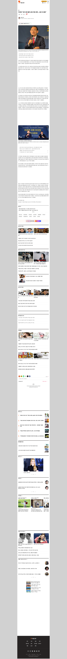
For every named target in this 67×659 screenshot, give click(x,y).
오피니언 (19, 478)
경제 (35, 641)
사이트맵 (37, 654)
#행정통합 (39, 214)
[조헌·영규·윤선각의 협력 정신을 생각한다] (47, 482)
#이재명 (34, 216)
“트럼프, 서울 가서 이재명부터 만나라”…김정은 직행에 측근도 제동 (29, 148)
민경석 (22, 17)
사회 (31, 641)
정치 (18, 10)
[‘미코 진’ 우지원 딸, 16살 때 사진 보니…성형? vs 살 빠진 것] (47, 563)
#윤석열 (39, 216)
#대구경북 (34, 214)
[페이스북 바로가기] (28, 651)
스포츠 (31, 645)
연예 (35, 645)
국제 (39, 641)
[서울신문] (21, 2)
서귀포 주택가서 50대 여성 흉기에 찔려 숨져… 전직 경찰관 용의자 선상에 (30, 147)
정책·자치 (27, 643)
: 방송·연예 (21, 531)
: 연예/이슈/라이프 (22, 559)
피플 (27, 645)
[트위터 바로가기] (30, 651)
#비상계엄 (30, 214)
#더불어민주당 (26, 216)
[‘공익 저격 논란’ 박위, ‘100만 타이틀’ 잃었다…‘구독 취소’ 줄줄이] (47, 574)
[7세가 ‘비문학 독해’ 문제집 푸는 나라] (47, 488)
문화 (31, 643)
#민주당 (30, 216)
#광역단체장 (25, 214)
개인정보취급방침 (33, 654)
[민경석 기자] (19, 18)
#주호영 (44, 214)
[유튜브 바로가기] (32, 651)
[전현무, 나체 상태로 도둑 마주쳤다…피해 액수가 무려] (47, 569)
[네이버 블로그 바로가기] (39, 651)
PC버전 (40, 654)
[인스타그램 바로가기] (34, 651)
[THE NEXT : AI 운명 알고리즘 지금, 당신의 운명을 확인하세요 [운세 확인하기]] (33, 221)
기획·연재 (19, 495)
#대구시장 (20, 214)
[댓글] (26, 14)
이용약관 (29, 654)
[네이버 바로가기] (37, 651)
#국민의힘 (20, 216)
